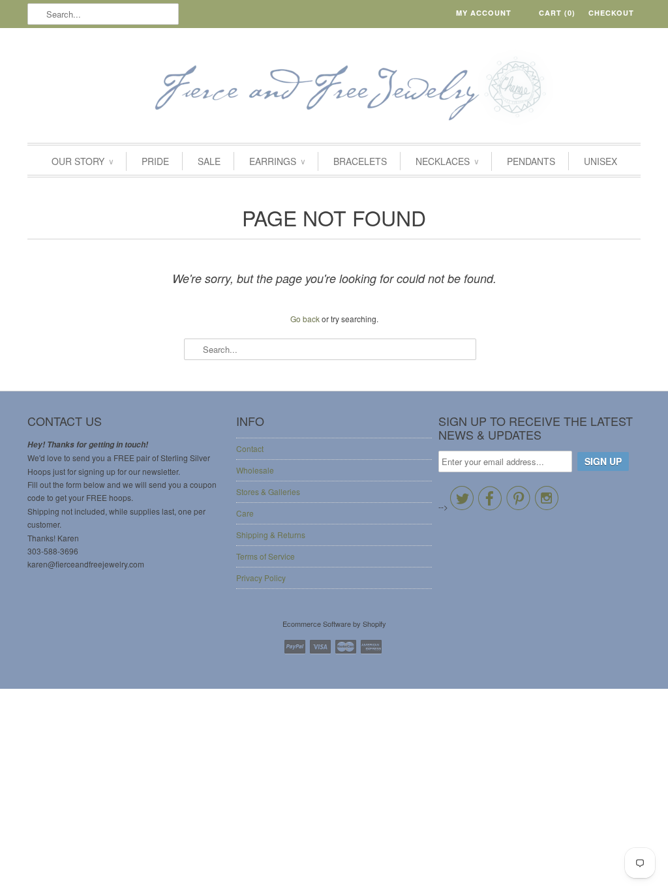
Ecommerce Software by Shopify (334, 623)
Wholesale (255, 470)
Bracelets (360, 161)
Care (245, 513)
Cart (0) (557, 13)
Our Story (82, 161)
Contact (250, 448)
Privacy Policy (261, 577)
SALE (209, 161)
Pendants (531, 161)
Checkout (611, 13)
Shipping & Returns (270, 534)
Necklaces (447, 161)
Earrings (277, 161)
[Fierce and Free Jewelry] (334, 89)
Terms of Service (265, 556)
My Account (483, 13)
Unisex (600, 161)
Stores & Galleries (268, 491)
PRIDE (155, 161)
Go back (305, 318)
